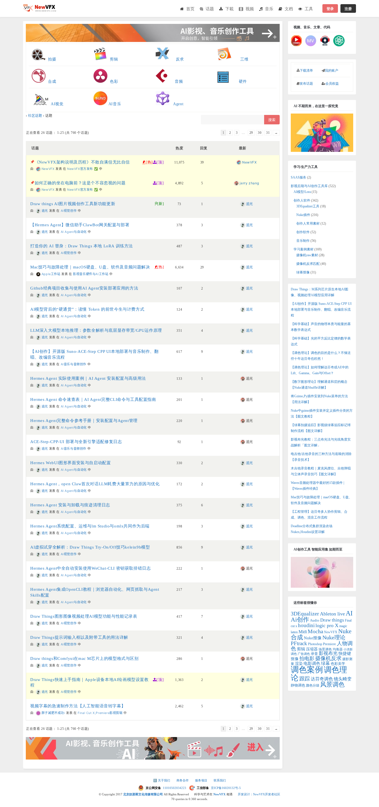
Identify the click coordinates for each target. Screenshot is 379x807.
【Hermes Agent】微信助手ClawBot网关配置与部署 (79, 225)
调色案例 (307, 669)
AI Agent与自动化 (74, 232)
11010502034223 (175, 788)
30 (259, 133)
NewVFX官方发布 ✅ (82, 169)
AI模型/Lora (302, 192)
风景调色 (332, 684)
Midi (303, 631)
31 (268, 133)
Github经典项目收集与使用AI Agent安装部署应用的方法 (84, 288)
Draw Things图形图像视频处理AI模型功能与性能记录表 (83, 616)
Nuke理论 (333, 637)
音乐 (269, 9)
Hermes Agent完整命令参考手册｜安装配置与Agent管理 (84, 420)
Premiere (329, 644)
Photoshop (315, 644)
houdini (306, 625)
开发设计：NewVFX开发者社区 (259, 794)
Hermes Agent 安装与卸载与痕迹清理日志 (70, 505)
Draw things (332, 620)
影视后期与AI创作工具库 (309, 186)
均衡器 (338, 649)
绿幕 (325, 663)
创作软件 (303, 232)
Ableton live (332, 614)
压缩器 (312, 649)
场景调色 (325, 649)
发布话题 (306, 84)
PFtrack (299, 643)
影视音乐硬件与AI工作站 (90, 274)
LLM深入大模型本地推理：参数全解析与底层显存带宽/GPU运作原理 (96, 330)
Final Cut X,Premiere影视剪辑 (100, 713)
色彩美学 (338, 664)
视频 (250, 9)
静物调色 (298, 685)
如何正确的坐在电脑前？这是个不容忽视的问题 (80, 183)
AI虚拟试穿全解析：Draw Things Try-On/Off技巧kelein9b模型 (90, 547)
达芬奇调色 (322, 679)
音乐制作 (303, 241)
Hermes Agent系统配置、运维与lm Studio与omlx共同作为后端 (90, 526)
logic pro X (326, 625)
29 (251, 133)
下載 (229, 9)
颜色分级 (312, 685)
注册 (348, 8)
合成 (51, 81)
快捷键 (344, 653)
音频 (175, 81)
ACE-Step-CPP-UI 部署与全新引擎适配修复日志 (76, 441)
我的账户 (331, 70)
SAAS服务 (298, 177)
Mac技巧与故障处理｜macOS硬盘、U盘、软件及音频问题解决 (90, 267)
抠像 (295, 659)
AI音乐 (114, 104)
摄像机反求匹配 (308, 264)
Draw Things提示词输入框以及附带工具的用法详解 (79, 637)
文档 (289, 9)
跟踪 (304, 679)
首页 (190, 9)
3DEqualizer (305, 613)
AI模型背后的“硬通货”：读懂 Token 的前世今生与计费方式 (87, 309)
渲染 (299, 664)
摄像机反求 (328, 658)
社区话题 (35, 116)
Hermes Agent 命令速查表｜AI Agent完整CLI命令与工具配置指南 (93, 399)
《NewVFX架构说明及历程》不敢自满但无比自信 (82, 162)
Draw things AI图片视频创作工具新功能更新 (72, 204)
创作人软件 (302, 200)
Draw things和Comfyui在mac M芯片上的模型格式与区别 (84, 658)
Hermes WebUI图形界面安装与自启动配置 (70, 463)
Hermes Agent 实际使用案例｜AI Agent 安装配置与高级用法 (88, 378)
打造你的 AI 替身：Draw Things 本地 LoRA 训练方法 (81, 246)
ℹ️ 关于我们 (162, 780)
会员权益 (332, 84)
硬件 (238, 81)
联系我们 (220, 780)
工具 (309, 9)
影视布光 (328, 653)
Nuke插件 (303, 215)
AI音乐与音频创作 (73, 364)
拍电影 (306, 658)
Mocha (315, 631)
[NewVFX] (39, 9)
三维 (239, 59)
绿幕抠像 (303, 272)
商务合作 (183, 780)
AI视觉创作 (69, 211)
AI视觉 (57, 104)
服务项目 (201, 780)
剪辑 (112, 59)
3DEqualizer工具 (307, 206)
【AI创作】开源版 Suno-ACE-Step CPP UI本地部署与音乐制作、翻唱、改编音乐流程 (321, 309)
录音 (314, 654)
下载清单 (306, 70)
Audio (314, 620)
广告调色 (304, 653)
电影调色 (312, 663)
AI (349, 613)
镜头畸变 (343, 679)
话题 (210, 9)
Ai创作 (300, 619)
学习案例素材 (304, 249)
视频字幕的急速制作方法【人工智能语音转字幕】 (77, 706)
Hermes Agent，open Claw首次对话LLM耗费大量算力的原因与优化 (95, 484)
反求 (178, 59)
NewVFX (330, 632)
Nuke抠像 (313, 637)
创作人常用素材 (308, 223)
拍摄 (52, 59)
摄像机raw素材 (307, 255)
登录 (330, 8)
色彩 (112, 81)
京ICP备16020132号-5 (226, 788)
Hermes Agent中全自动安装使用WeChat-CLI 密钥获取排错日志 (90, 568)
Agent (177, 104)
